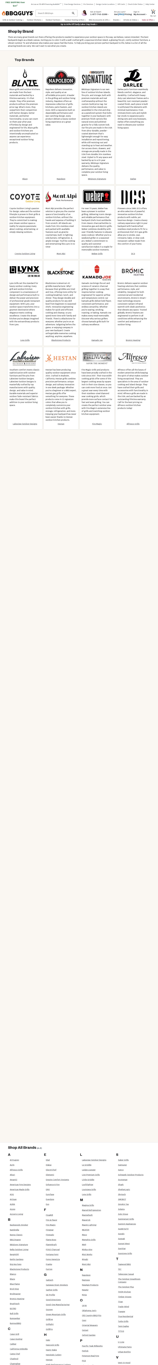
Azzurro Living (16, 1214)
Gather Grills (52, 1290)
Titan (120, 1301)
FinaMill (49, 1215)
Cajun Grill (14, 1334)
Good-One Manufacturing (57, 1304)
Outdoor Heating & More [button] (74, 20)
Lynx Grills (25, 340)
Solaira (121, 1209)
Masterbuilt (87, 1215)
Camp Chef (15, 1354)
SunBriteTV (123, 1229)
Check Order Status (135, 4)
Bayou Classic (16, 1235)
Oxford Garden (88, 1335)
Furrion (49, 1269)
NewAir (85, 1290)
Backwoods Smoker (19, 1225)
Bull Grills (14, 1313)
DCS (133, 253)
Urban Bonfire (124, 1352)
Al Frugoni (14, 1160)
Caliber (13, 1344)
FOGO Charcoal (53, 1249)
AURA (12, 1204)
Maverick (86, 1220)
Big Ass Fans (15, 1264)
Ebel (48, 1160)
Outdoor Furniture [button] (53, 20)
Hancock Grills (52, 1345)
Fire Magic (97, 424)
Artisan (13, 1199)
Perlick (85, 1351)
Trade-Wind (123, 1306)
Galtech (49, 1280)
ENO (48, 1189)
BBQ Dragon (15, 1239)
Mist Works (87, 1254)
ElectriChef (51, 1170)
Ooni (84, 1320)
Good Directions (53, 1299)
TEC (119, 1269)
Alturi (12, 1174)
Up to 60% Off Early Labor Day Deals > (79, 24)
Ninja (84, 1295)
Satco (121, 1170)
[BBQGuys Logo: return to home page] (18, 13)
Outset (85, 1330)
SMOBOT (122, 1199)
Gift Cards (121, 4)
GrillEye (49, 1319)
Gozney (49, 1309)
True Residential (125, 1316)
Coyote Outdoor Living (25, 253)
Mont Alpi (61, 253)
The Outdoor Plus (126, 1287)
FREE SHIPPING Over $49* (15, 4)
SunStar (122, 1248)
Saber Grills (123, 1160)
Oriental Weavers (90, 1325)
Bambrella (14, 1230)
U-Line (121, 1342)
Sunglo (121, 1234)
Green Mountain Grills (56, 1314)
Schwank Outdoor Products (130, 1174)
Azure (12, 1209)
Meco (84, 1235)
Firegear (50, 1230)
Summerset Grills (126, 1219)
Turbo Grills (123, 1321)
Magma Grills (88, 1205)
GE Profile (50, 1295)
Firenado (50, 1235)
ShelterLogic (124, 1189)
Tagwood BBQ (124, 1264)
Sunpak (121, 1238)
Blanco (13, 1274)
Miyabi (85, 1259)
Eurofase (50, 1194)
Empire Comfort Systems (57, 1179)
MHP (84, 1244)
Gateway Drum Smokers (57, 1285)
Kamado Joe (97, 340)
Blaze (25, 179)
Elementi (50, 1174)
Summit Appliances (127, 1224)
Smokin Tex (123, 1204)
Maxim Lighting (89, 1225)
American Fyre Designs (20, 1184)
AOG (12, 1194)
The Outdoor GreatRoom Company (129, 1280)
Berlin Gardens (16, 1259)
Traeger (121, 1311)
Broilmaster (15, 1294)
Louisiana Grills (89, 1189)
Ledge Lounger (89, 1170)
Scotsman (122, 1179)
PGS (84, 1360)
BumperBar (15, 1318)
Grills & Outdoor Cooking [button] (12, 20)
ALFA (12, 1165)
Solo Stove (123, 1214)
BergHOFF (14, 1254)
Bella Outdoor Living (19, 1249)
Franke (49, 1264)
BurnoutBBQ (15, 1323)
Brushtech (15, 1303)
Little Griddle (88, 1179)
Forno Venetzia (53, 1259)
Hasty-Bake (51, 1350)
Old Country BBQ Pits (91, 1315)
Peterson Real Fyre (90, 1356)
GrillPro (49, 1329)
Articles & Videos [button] (130, 20)
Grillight (50, 1324)
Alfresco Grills (133, 424)
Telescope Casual (126, 1274)
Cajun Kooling (16, 1339)
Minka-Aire (87, 1249)
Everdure (50, 1199)
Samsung (122, 1165)
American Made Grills (19, 1189)
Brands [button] (116, 20)
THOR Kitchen (124, 1292)
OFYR (84, 1305)
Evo (47, 1204)
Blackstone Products (61, 340)
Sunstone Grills (125, 1253)
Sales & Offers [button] (147, 20)
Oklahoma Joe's (89, 1310)
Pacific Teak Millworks (92, 1346)
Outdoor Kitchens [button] (34, 20)
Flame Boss (51, 1239)
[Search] (73, 13)
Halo (48, 1340)
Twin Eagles (123, 1326)
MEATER (85, 1230)
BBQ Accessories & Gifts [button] (99, 20)
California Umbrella (19, 1349)
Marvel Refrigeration (91, 1210)
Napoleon (61, 179)
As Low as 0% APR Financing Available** (46, 4)
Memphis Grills (89, 1239)
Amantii (13, 1179)
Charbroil (14, 1358)
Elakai (48, 1165)
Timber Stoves (124, 1297)
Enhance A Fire (52, 1184)
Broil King (14, 1289)
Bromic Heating (133, 340)
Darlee (133, 179)
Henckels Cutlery (53, 1355)
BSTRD (13, 1308)
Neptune (86, 1280)
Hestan (61, 424)
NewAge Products (90, 1285)
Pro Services (88, 4)
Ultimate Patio (125, 1347)
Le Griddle (86, 1165)
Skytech (122, 1194)
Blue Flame (15, 1284)
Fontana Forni (52, 1254)
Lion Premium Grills (91, 1174)
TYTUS (121, 1331)
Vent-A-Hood (124, 1362)
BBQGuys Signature (97, 179)
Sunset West (124, 1243)
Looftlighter (87, 1184)
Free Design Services (72, 4)
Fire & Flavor (51, 1220)
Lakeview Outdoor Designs (25, 424)
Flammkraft (51, 1244)
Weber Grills (97, 253)
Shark (121, 1184)
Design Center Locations (105, 4)
